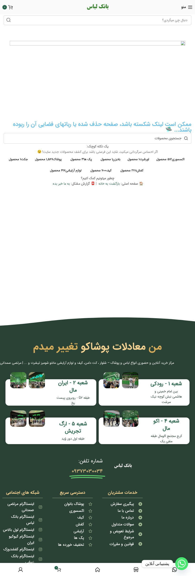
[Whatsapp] (181, 563)
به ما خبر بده (61, 183)
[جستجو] (9, 20)
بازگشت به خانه (109, 183)
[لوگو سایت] (97, 7)
